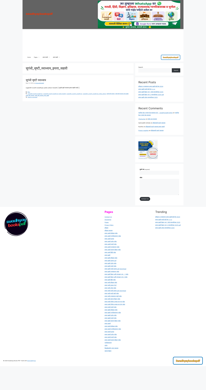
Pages (107, 222)
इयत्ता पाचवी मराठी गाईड (110, 307)
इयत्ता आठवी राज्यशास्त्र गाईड (112, 247)
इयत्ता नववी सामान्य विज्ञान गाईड (112, 299)
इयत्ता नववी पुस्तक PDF (111, 285)
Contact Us (145, 199)
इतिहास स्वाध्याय (108, 230)
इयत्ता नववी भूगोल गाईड (110, 288)
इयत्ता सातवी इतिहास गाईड (111, 326)
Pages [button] (35, 57)
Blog (29, 92)
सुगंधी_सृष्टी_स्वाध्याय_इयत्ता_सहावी (42, 95)
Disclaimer (108, 219)
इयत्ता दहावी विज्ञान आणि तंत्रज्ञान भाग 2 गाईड (116, 277)
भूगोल (106, 345)
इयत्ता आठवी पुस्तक (109, 239)
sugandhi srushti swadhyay (35, 93)
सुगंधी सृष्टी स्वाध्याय (36, 80)
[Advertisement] (103, 41)
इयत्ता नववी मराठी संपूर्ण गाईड (112, 293)
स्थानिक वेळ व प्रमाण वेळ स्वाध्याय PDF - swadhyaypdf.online (155, 113)
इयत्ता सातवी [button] (45, 57)
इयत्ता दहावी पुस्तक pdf (110, 260)
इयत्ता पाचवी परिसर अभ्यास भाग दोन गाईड (115, 304)
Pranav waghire (143, 130)
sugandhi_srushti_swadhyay (74, 93)
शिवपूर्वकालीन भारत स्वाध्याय (111, 348)
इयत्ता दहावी (107, 255)
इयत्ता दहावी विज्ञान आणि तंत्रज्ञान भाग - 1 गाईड (116, 274)
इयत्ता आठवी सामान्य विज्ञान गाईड (113, 250)
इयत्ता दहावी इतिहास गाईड (111, 258)
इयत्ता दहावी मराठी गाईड (110, 266)
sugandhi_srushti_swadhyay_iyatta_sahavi (94, 93)
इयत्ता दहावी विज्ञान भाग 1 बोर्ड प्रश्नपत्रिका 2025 (150, 92)
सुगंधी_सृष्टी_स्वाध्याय (30, 95)
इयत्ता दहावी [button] (55, 57)
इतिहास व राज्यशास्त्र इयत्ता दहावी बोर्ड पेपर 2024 (150, 86)
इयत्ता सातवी (108, 323)
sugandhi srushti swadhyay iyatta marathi (54, 93)
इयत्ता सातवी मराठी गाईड (111, 337)
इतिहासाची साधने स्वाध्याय (159, 123)
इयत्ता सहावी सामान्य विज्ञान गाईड (112, 321)
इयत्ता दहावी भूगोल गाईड (110, 263)
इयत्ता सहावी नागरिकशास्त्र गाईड (113, 312)
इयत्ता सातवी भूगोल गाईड (111, 334)
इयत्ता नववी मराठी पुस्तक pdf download (115, 291)
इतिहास (106, 228)
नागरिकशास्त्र (108, 343)
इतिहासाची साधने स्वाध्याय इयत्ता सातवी (155, 126)
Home (29, 57)
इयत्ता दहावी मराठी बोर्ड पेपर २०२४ (146, 89)
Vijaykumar (142, 119)
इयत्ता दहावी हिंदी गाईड (110, 280)
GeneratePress (31, 360)
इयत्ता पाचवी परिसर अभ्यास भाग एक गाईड (115, 301)
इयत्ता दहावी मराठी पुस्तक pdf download (115, 269)
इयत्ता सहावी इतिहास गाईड (111, 310)
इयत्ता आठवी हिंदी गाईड (110, 252)
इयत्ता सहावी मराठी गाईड (110, 318)
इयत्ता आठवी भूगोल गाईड (111, 241)
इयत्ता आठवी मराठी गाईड (110, 244)
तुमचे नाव (145, 169)
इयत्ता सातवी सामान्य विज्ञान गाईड (113, 340)
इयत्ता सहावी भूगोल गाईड (110, 315)
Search (140, 67)
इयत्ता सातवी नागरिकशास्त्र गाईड (113, 329)
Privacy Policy (109, 225)
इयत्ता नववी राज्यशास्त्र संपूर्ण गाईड (113, 296)
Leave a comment (32, 97)
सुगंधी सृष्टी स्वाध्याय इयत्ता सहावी (121, 93)
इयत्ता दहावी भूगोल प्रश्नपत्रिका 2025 (148, 97)
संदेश (141, 177)
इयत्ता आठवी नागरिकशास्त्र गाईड (113, 236)
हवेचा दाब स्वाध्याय (152, 119)
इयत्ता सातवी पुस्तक (109, 332)
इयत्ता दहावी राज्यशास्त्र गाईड (112, 271)
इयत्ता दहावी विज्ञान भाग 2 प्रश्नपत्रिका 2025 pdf (151, 94)
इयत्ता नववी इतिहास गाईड (111, 282)
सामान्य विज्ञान (108, 351)
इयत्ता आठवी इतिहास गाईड (111, 233)
